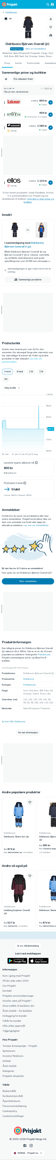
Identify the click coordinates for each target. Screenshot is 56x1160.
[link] (28, 252)
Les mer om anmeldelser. (36, 525)
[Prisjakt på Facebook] (25, 1145)
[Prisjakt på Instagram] (31, 1145)
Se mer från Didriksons (13, 721)
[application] (28, 425)
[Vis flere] (4, 102)
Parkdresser (11, 12)
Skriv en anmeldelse (35, 48)
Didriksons (28, 678)
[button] (8, 19)
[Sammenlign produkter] (50, 35)
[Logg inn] (52, 4)
